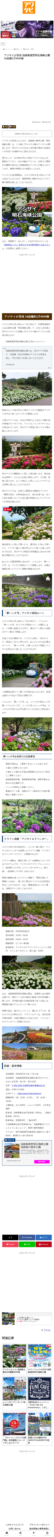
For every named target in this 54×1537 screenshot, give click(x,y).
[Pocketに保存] (33, 984)
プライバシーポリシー (40, 1525)
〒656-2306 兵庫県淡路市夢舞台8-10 (28, 1085)
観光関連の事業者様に (40, 1529)
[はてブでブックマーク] (21, 984)
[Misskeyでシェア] (45, 978)
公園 (13, 127)
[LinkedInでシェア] (27, 991)
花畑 (6, 127)
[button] (39, 991)
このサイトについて (15, 1525)
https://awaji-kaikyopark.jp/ (29, 1093)
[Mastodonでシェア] (21, 978)
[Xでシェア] (9, 978)
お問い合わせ (15, 1529)
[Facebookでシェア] (9, 984)
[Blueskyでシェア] (33, 978)
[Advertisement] (27, 91)
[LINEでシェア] (45, 984)
